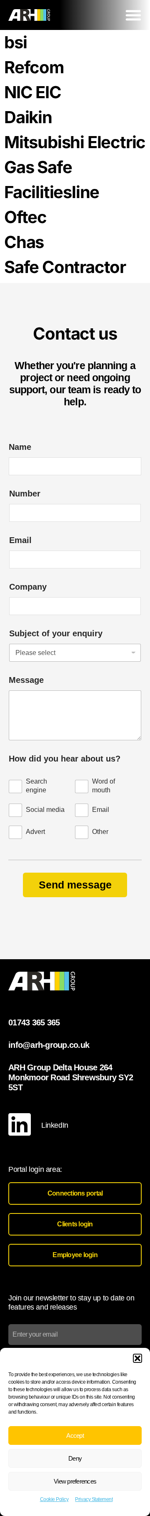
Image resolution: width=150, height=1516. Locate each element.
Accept (75, 1435)
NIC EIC (32, 92)
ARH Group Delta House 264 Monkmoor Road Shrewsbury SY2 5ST (70, 1077)
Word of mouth (103, 786)
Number (24, 493)
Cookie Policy (54, 1499)
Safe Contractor (65, 267)
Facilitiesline (51, 192)
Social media (45, 809)
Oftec (25, 217)
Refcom (34, 67)
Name (20, 447)
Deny (75, 1458)
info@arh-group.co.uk (48, 1045)
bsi (15, 42)
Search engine (36, 786)
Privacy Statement (93, 1499)
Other (100, 831)
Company (28, 586)
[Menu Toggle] (133, 15)
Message (26, 680)
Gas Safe (38, 167)
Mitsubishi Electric (74, 142)
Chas (24, 242)
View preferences (75, 1481)
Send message (75, 885)
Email (20, 540)
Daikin (28, 117)
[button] (137, 1358)
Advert (35, 831)
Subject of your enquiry (55, 633)
